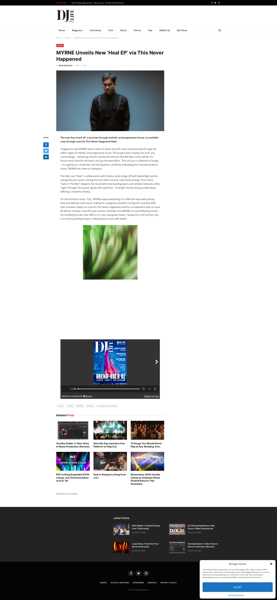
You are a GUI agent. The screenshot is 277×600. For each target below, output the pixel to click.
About (103, 582)
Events (137, 30)
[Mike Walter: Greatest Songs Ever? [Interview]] (121, 529)
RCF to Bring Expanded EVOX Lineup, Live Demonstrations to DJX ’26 (72, 477)
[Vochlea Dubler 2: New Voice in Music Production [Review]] (73, 430)
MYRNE (80, 406)
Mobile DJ (164, 30)
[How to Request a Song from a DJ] (110, 461)
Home (62, 30)
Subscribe (138, 582)
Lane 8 (61, 406)
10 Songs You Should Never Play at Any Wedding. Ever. (146, 445)
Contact (152, 582)
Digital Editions (120, 582)
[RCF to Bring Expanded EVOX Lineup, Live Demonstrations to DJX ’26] (73, 461)
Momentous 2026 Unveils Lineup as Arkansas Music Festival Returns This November (145, 479)
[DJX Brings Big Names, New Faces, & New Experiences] (177, 529)
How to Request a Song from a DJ (109, 476)
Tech (110, 30)
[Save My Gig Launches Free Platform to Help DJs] (110, 430)
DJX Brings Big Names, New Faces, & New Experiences (98, 3)
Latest (70, 406)
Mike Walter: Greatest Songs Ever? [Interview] (146, 527)
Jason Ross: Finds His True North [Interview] (145, 545)
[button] (271, 563)
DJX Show (182, 30)
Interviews (95, 30)
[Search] (219, 30)
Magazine (77, 30)
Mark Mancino (65, 65)
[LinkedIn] (46, 156)
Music (123, 30)
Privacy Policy (168, 582)
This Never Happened (107, 406)
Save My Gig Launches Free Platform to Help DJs (109, 445)
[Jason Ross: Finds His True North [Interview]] (121, 547)
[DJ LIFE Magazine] (65, 16)
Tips (150, 30)
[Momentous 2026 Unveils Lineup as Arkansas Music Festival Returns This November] (147, 461)
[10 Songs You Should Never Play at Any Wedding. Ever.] (147, 430)
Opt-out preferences (236, 595)
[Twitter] (46, 150)
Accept (238, 587)
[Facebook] (46, 144)
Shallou (90, 406)
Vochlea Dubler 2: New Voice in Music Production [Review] (73, 445)
